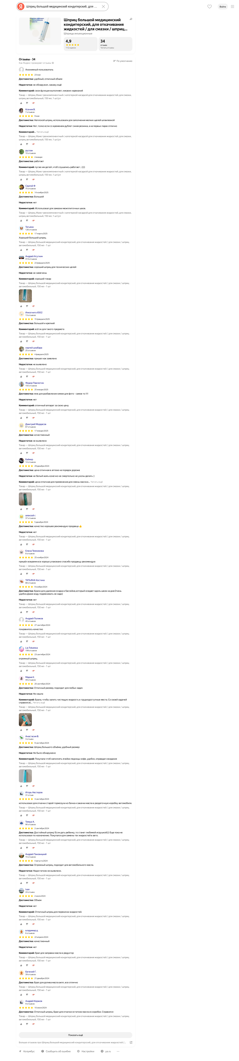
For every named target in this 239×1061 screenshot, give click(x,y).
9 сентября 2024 (41, 743)
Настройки (88, 1051)
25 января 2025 (41, 389)
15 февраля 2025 (42, 319)
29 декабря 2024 (41, 466)
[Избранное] (209, 6)
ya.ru (108, 1051)
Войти (223, 6)
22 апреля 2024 (41, 937)
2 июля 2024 (40, 896)
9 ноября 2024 (40, 587)
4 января (38, 157)
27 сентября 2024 (42, 625)
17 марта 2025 (40, 233)
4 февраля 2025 (41, 354)
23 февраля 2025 (42, 263)
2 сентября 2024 (41, 828)
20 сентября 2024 (42, 684)
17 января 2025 (41, 431)
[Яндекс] (20, 6)
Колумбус (29, 1051)
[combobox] (61, 6)
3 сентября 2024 (41, 799)
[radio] (21, 103)
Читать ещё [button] (43, 132)
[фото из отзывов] (25, 296)
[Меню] (232, 6)
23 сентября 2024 (42, 654)
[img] (26, 75)
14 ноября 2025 (41, 192)
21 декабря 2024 (41, 978)
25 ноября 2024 (41, 557)
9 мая (36, 116)
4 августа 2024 (41, 861)
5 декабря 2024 (41, 522)
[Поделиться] (131, 19)
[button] (122, 60)
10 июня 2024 (40, 1008)
